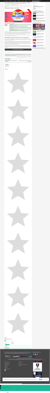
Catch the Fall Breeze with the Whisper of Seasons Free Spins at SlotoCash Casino (40, 12)
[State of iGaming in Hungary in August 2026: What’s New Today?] (34, 31)
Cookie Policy (6, 366)
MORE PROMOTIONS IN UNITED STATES (39, 20)
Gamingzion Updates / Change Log (23, 364)
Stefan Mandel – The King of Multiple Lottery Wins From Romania (40, 33)
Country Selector (21, 362)
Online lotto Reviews (11, 55)
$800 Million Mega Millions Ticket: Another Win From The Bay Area (40, 45)
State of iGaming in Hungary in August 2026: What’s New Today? (41, 31)
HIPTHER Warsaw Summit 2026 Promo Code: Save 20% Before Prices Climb (40, 39)
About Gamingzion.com (7, 362)
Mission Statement (7, 363)
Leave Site (46, 379)
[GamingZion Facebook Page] (33, 354)
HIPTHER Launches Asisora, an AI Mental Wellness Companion (40, 36)
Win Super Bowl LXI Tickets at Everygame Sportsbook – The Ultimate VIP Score (40, 18)
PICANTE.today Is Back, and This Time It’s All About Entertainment (40, 42)
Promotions (8, 3)
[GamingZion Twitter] (37, 354)
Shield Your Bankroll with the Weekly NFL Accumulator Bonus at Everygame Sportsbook (40, 15)
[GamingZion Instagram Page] (35, 354)
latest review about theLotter (15, 46)
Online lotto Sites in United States (27, 54)
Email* (12, 342)
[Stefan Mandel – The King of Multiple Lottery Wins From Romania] (34, 34)
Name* (12, 341)
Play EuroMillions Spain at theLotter (16, 31)
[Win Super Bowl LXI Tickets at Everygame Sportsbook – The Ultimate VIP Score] (34, 18)
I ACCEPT (40, 379)
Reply (1, 390)
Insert (7, 392)
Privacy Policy (6, 365)
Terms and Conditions (7, 364)
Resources (20, 365)
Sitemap (20, 363)
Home (5, 3)
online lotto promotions (12, 54)
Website (13, 343)
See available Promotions (18, 49)
